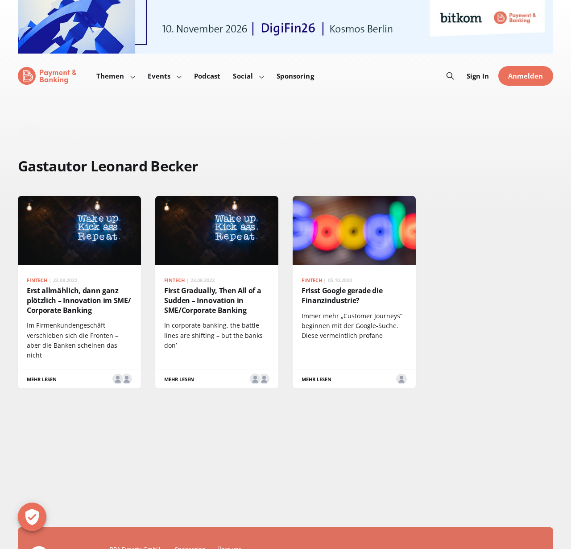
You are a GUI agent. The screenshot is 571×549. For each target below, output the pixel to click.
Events (159, 75)
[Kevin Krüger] (118, 379)
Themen (110, 75)
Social (242, 75)
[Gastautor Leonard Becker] (126, 379)
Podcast (207, 75)
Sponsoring (295, 75)
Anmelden (525, 75)
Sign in (478, 75)
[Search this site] (450, 76)
